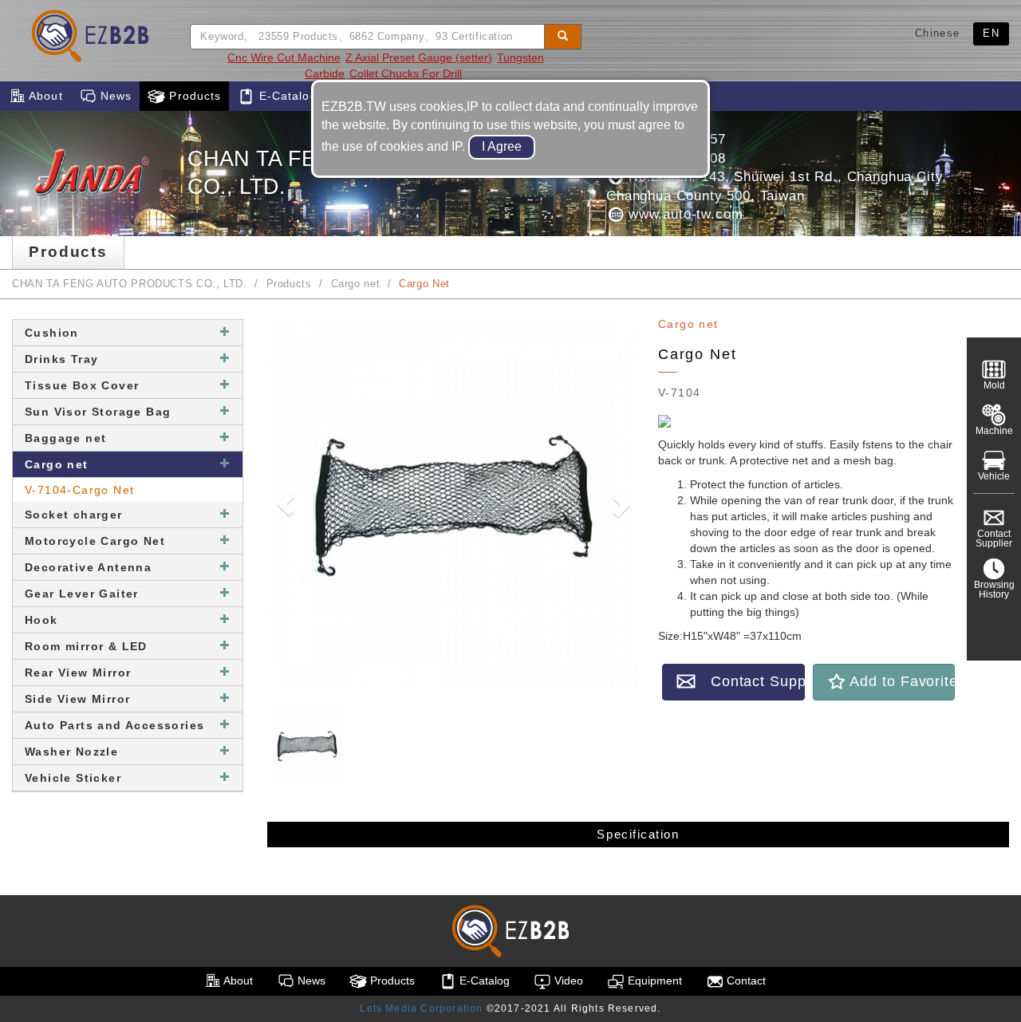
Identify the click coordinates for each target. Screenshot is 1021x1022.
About (44, 95)
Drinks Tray (61, 359)
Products (193, 95)
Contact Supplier (750, 681)
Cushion (52, 332)
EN (991, 33)
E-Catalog (285, 95)
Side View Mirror (77, 699)
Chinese (937, 33)
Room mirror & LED (86, 646)
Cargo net (355, 284)
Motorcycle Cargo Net (95, 541)
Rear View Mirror (78, 672)
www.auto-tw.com (683, 214)
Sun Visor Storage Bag (98, 411)
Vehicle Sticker (73, 777)
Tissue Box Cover (82, 385)
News (114, 95)
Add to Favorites (901, 681)
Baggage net (65, 438)
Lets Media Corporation (421, 1008)
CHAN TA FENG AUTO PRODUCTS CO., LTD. (129, 284)
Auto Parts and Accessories (114, 725)
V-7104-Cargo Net (79, 489)
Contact (744, 980)
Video (567, 980)
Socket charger (74, 514)
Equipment (653, 980)
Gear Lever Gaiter (82, 593)
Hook (41, 620)
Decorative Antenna (88, 567)
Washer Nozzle (71, 751)
